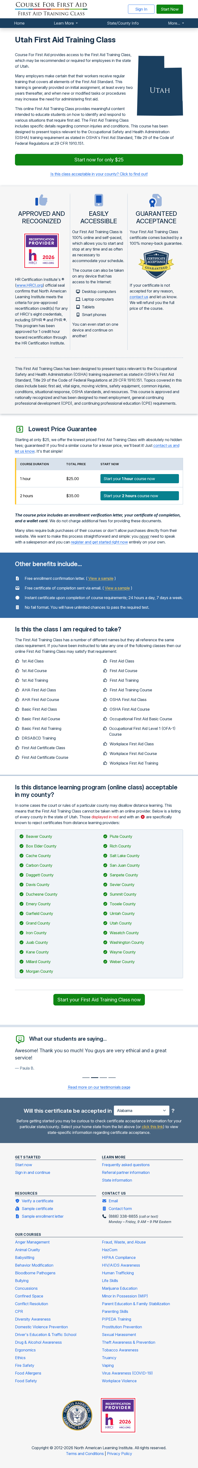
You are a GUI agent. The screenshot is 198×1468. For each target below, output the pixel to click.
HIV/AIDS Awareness (121, 1265)
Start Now (170, 9)
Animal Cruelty (27, 1249)
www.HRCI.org (29, 285)
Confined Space (29, 1296)
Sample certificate (37, 1208)
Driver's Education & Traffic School (45, 1334)
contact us (139, 296)
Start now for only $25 (99, 160)
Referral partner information (126, 1172)
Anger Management (32, 1242)
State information (117, 1180)
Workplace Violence (119, 1380)
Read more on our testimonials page (99, 1087)
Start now (23, 1164)
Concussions (26, 1288)
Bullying (21, 1280)
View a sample (100, 578)
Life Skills (110, 1280)
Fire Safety (24, 1365)
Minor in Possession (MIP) (125, 1296)
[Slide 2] (103, 1077)
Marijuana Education (119, 1288)
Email (113, 1200)
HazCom (109, 1249)
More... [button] (174, 23)
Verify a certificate (37, 1200)
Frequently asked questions (126, 1164)
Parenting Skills (115, 1311)
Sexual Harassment (119, 1334)
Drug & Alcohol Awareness (38, 1342)
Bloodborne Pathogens (35, 1272)
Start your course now (129, 478)
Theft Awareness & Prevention (128, 1342)
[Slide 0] (86, 1077)
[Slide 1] (94, 1077)
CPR (19, 1311)
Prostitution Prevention (122, 1326)
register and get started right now (99, 542)
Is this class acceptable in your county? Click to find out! (99, 174)
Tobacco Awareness (120, 1350)
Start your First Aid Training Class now (99, 1000)
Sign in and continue (32, 1172)
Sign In (141, 9)
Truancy (109, 1357)
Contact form (120, 1208)
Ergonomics (25, 1350)
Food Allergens (28, 1373)
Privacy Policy (119, 1453)
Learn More (64, 23)
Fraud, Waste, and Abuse (124, 1242)
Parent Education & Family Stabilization (136, 1303)
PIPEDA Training (116, 1319)
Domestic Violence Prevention (41, 1326)
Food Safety (26, 1380)
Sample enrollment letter (43, 1216)
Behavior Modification (34, 1265)
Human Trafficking (118, 1272)
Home (19, 23)
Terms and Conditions (85, 1453)
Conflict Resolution (31, 1303)
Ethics (20, 1357)
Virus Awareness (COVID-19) (127, 1373)
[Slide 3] (112, 1077)
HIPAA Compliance (119, 1257)
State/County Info (123, 23)
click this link (152, 1126)
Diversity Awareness (33, 1319)
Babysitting (24, 1257)
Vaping (108, 1365)
